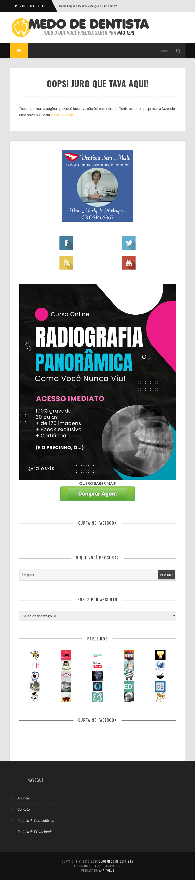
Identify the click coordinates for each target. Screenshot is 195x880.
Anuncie (23, 798)
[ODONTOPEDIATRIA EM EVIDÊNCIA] (160, 686)
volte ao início (62, 114)
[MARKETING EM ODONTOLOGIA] (160, 696)
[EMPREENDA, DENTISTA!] (129, 686)
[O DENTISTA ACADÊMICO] (34, 696)
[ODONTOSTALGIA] (34, 686)
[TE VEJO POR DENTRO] (66, 686)
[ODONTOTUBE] (97, 665)
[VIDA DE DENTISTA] (66, 665)
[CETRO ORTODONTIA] (97, 696)
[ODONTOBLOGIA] (160, 665)
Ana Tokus (107, 870)
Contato (23, 809)
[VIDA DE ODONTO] (97, 686)
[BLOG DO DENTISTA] (129, 665)
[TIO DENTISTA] (34, 654)
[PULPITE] (66, 696)
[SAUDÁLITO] (97, 654)
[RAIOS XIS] (97, 675)
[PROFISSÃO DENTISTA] (34, 675)
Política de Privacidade (34, 831)
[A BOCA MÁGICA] (129, 654)
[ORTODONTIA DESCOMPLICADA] (160, 675)
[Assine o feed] (66, 262)
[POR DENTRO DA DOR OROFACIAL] (129, 696)
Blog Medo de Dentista (116, 861)
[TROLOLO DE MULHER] (34, 665)
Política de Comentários (35, 820)
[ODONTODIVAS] (66, 654)
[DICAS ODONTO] (160, 654)
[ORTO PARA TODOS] (66, 675)
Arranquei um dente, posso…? (77, 5)
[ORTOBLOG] (129, 675)
